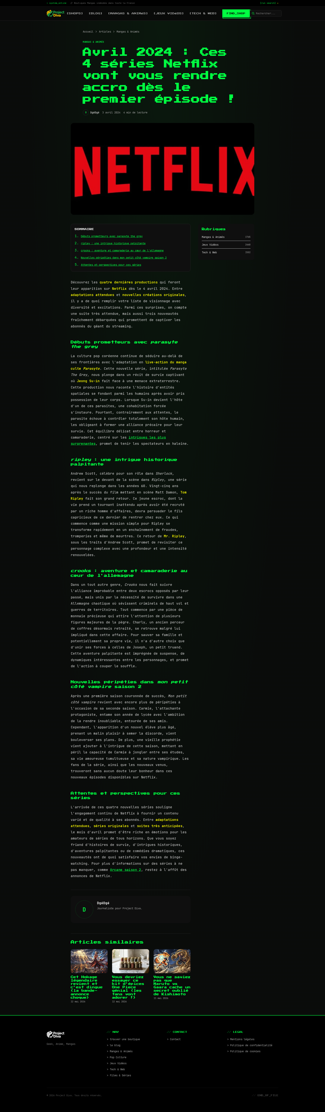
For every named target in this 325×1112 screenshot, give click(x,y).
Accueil (88, 31)
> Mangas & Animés (119, 1051)
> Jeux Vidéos (116, 1063)
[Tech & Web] (203, 13)
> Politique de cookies (243, 1051)
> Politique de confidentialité (249, 1045)
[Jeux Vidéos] (168, 13)
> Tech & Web (116, 1069)
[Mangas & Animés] (128, 13)
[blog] (96, 13)
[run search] (269, 3)
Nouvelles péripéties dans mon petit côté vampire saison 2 (124, 257)
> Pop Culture (116, 1057)
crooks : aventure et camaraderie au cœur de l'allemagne (122, 250)
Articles (105, 31)
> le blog (113, 1045)
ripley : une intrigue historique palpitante (113, 243)
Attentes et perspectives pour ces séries (111, 264)
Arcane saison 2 (125, 870)
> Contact (174, 1039)
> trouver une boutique (123, 1039)
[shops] (75, 13)
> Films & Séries (119, 1075)
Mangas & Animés (128, 31)
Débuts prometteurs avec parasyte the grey (112, 236)
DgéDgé (94, 112)
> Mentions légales (240, 1039)
